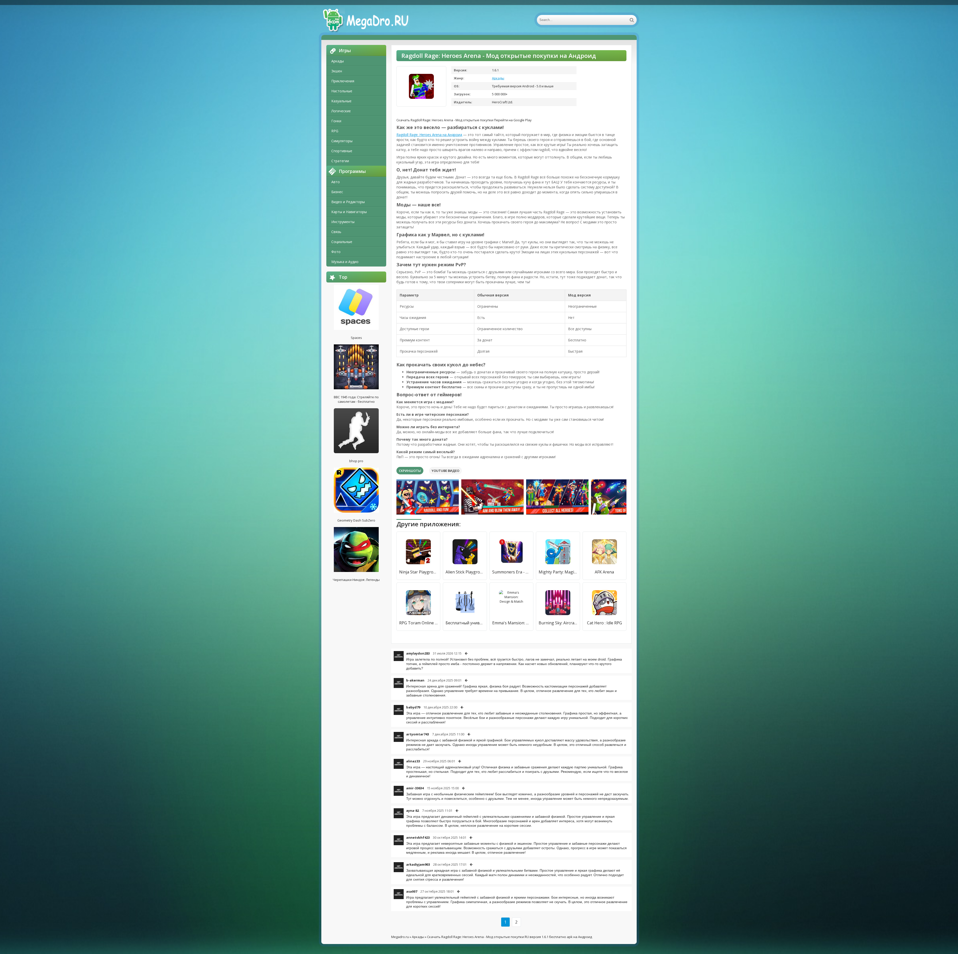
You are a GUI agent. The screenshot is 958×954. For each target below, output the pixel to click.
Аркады (337, 61)
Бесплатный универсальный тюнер (465, 623)
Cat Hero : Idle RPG (604, 623)
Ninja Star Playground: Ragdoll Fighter (418, 572)
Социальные (341, 241)
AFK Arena (604, 572)
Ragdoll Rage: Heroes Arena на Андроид (429, 134)
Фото (336, 251)
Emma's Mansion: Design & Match (511, 623)
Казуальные (341, 101)
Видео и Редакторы (348, 201)
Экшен (336, 71)
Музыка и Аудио (345, 261)
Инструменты (343, 221)
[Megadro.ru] (371, 19)
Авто (335, 181)
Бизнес (337, 191)
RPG (334, 131)
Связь (336, 231)
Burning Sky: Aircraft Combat (558, 623)
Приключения (342, 81)
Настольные (341, 91)
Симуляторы (342, 140)
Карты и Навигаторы (349, 211)
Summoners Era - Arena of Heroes (511, 572)
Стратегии (340, 160)
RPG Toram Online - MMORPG (418, 623)
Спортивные (341, 150)
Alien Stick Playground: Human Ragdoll (465, 572)
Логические (341, 111)
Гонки (336, 121)
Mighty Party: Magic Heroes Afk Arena (558, 572)
